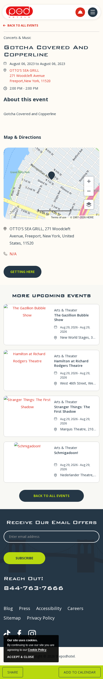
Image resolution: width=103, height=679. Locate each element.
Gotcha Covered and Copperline (46, 51)
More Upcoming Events (51, 295)
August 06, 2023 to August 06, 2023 (37, 64)
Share (12, 672)
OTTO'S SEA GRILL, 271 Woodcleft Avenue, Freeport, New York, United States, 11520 (42, 236)
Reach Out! (23, 578)
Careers (75, 608)
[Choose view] (89, 204)
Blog (8, 608)
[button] (80, 12)
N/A (13, 254)
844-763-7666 (33, 588)
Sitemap (12, 618)
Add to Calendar (80, 672)
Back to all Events (22, 25)
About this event (26, 99)
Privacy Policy (41, 618)
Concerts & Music (17, 37)
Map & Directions (22, 137)
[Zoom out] (89, 191)
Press (24, 608)
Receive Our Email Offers (51, 522)
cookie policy (37, 650)
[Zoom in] (89, 181)
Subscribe (25, 560)
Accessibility (49, 608)
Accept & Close (20, 657)
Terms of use (58, 217)
